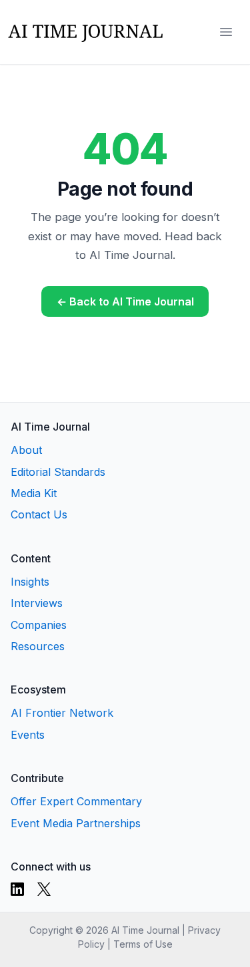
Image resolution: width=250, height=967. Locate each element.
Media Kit (34, 493)
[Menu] (226, 32)
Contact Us (39, 514)
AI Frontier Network (62, 712)
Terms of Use (143, 944)
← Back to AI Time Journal (125, 301)
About (26, 450)
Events (28, 734)
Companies (39, 625)
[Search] (199, 32)
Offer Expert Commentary (76, 801)
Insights (30, 581)
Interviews (37, 603)
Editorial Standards (58, 472)
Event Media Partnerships (76, 823)
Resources (38, 646)
